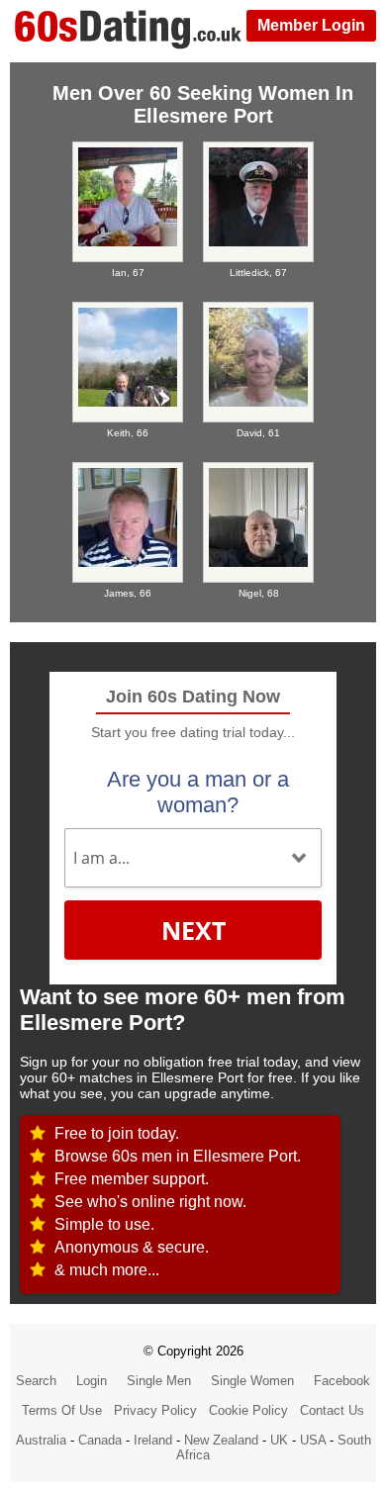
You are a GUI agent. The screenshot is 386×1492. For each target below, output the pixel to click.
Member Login (311, 25)
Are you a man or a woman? (198, 792)
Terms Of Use (62, 1410)
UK (279, 1440)
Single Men (159, 1380)
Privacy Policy (155, 1410)
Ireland (153, 1440)
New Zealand (221, 1440)
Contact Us (332, 1410)
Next (193, 930)
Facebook (342, 1380)
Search (36, 1380)
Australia (41, 1440)
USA (313, 1440)
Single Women (252, 1380)
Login (91, 1380)
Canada (100, 1440)
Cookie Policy (248, 1410)
